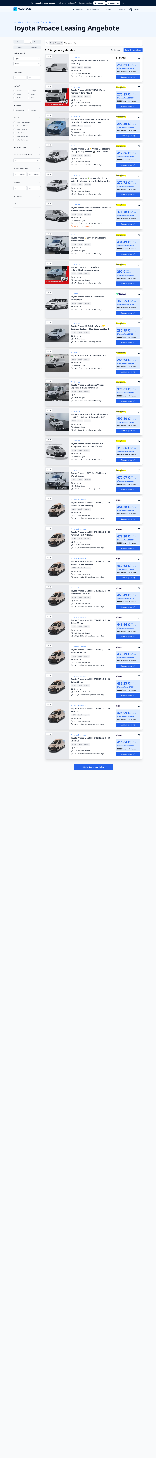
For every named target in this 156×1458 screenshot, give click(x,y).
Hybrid (33, 98)
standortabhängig (22, 126)
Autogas (34, 91)
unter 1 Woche (21, 129)
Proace (52, 22)
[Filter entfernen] (61, 43)
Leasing (122, 9)
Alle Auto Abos (78, 9)
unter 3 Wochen (22, 136)
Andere (19, 91)
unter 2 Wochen (22, 133)
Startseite (17, 22)
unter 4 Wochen (22, 140)
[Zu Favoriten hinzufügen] (138, 57)
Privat (20, 47)
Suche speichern (134, 50)
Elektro (18, 98)
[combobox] (27, 59)
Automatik (20, 110)
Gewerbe (33, 47)
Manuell (34, 110)
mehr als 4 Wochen (23, 122)
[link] (94, 68)
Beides (36, 42)
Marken (35, 22)
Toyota (44, 22)
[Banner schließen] (123, 3)
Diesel (33, 94)
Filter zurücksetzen (70, 43)
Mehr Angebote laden (94, 767)
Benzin (18, 94)
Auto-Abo (18, 42)
